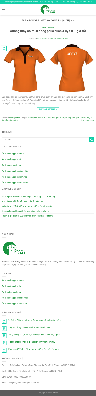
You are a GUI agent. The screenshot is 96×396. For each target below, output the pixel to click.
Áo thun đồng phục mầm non (14, 177)
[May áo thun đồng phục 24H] (48, 9)
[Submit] (91, 139)
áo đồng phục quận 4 (35, 118)
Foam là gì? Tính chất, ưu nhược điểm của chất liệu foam (27, 216)
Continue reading (48, 109)
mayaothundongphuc (59, 38)
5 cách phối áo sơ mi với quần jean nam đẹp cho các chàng (28, 196)
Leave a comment (87, 120)
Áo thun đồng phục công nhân (15, 171)
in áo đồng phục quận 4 (52, 118)
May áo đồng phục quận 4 (71, 118)
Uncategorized (48, 27)
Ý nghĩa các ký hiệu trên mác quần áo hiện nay (22, 201)
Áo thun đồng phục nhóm (13, 154)
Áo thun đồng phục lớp (12, 159)
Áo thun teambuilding (11, 165)
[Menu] (3, 9)
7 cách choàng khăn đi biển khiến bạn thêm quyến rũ (25, 211)
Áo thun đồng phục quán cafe (15, 183)
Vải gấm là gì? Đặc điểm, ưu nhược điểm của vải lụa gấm (27, 206)
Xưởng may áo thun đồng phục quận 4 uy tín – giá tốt (48, 31)
